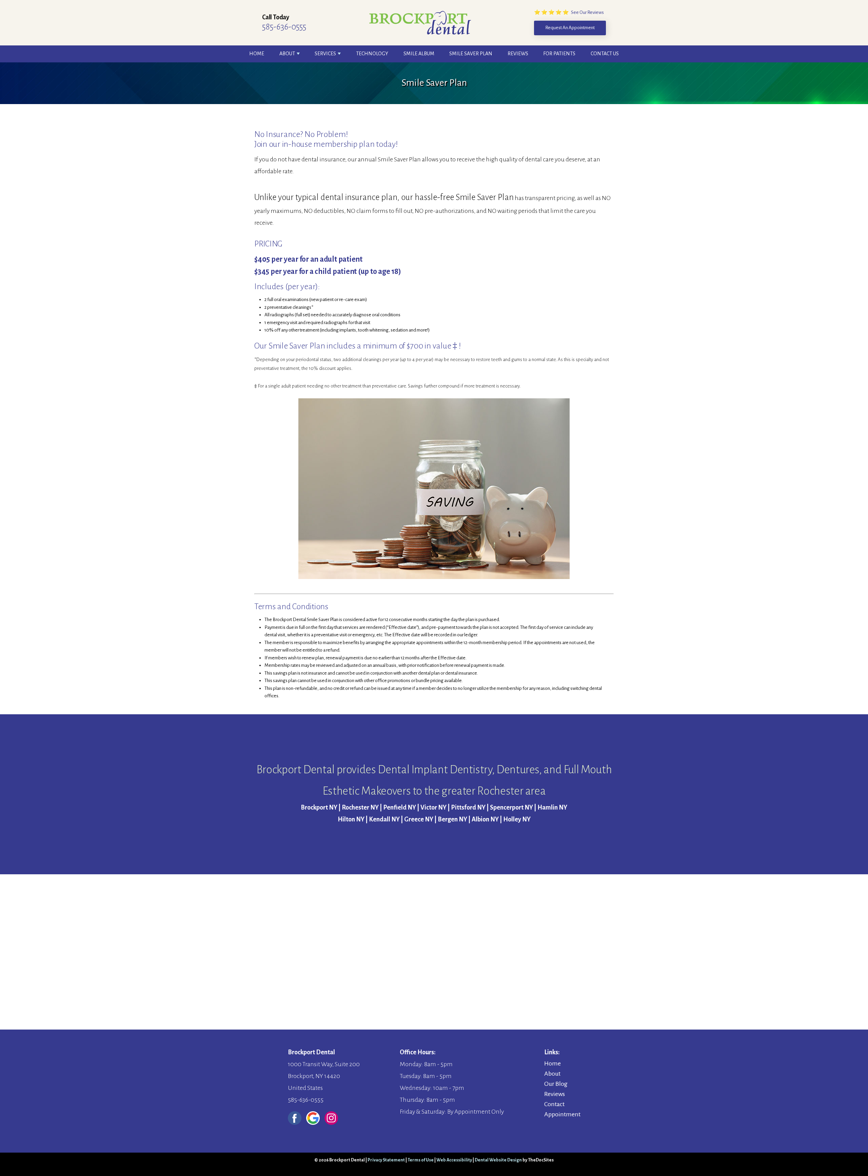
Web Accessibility (454, 1160)
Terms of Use (421, 1160)
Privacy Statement (386, 1160)
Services (325, 53)
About (287, 53)
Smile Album (418, 53)
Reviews (518, 53)
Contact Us (605, 53)
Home (256, 53)
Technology (372, 53)
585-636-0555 (284, 26)
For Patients (559, 53)
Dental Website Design (498, 1160)
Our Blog (556, 1083)
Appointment (562, 1114)
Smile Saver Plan (470, 53)
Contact (554, 1104)
